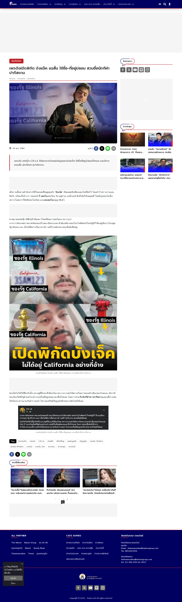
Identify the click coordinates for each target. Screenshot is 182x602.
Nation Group (30, 542)
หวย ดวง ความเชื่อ (85, 548)
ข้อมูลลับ (83, 441)
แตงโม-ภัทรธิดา (17, 446)
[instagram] (147, 69)
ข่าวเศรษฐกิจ (86, 553)
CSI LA (41, 441)
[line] (107, 148)
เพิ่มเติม (7, 573)
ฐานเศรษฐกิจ (42, 553)
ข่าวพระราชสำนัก (73, 542)
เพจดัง (32, 441)
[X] (129, 69)
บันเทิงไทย (31, 78)
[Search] (165, 4)
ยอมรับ (13, 578)
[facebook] (96, 148)
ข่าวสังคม (99, 542)
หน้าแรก (12, 78)
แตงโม (29, 446)
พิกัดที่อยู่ (60, 441)
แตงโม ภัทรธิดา (96, 441)
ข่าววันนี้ (72, 446)
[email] (113, 148)
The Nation (16, 542)
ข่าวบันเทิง (21, 78)
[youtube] (135, 69)
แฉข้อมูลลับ (72, 441)
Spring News (39, 548)
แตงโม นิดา (40, 446)
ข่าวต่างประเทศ (72, 553)
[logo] (13, 4)
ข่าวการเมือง (87, 542)
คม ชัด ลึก (43, 542)
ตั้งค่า (13, 583)
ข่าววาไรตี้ (100, 548)
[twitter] (102, 148)
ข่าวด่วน (51, 446)
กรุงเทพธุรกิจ (16, 548)
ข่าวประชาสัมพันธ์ (101, 553)
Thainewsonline (18, 553)
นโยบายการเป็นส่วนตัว (75, 559)
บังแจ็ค (50, 441)
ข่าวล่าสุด (61, 446)
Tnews (31, 553)
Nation (28, 548)
